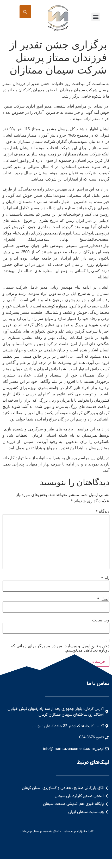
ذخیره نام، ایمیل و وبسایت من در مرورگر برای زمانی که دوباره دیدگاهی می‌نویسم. (60, 648)
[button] (95, 17)
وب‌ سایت (100, 620)
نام (105, 578)
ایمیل (103, 599)
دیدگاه (102, 511)
